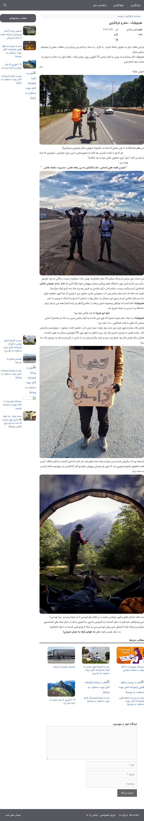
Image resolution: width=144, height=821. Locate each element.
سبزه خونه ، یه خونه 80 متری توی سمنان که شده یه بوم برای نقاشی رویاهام (12, 421)
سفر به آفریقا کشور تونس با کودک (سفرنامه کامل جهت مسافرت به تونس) (97, 670)
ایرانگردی (135, 5)
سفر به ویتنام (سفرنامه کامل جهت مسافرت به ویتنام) (97, 699)
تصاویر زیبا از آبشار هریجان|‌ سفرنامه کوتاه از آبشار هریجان (11, 34)
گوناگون (129, 16)
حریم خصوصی (108, 815)
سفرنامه (121, 16)
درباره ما (123, 815)
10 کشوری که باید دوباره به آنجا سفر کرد (62, 701)
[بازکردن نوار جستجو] (5, 5)
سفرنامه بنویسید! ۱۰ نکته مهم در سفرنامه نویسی (132, 668)
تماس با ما (92, 815)
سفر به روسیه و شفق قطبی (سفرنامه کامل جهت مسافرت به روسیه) (131, 701)
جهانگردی (118, 5)
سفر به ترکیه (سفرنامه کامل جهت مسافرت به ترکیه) (11, 79)
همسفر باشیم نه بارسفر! (64, 667)
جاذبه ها (137, 16)
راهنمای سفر (99, 5)
